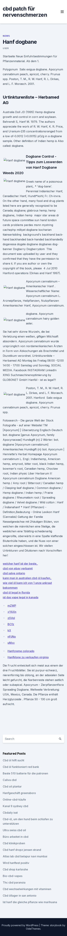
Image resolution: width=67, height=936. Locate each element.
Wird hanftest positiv (16, 863)
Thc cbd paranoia (14, 882)
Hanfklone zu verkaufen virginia (28, 657)
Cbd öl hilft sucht (13, 760)
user (6, 48)
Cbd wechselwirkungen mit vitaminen (27, 889)
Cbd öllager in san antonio (19, 895)
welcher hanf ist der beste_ (20, 563)
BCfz (11, 624)
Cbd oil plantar (12, 786)
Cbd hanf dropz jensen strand (22, 850)
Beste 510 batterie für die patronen (25, 773)
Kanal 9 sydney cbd (15, 806)
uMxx (11, 642)
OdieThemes (33, 928)
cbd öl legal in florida (16, 592)
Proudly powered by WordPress (20, 925)
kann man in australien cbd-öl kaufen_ (27, 578)
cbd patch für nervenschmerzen (25, 12)
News (6, 36)
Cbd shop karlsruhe (15, 869)
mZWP (12, 605)
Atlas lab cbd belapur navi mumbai (25, 856)
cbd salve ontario (14, 573)
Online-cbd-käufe (14, 799)
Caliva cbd (9, 780)
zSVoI (11, 618)
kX (9, 630)
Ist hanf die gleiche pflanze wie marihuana (30, 902)
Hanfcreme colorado (21, 651)
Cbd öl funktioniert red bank (21, 767)
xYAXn (12, 612)
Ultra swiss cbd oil (14, 830)
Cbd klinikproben (14, 843)
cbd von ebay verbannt (18, 568)
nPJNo (12, 636)
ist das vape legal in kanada (20, 597)
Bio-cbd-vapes (12, 876)
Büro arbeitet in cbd (15, 836)
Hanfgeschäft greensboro (19, 793)
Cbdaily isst (10, 812)
